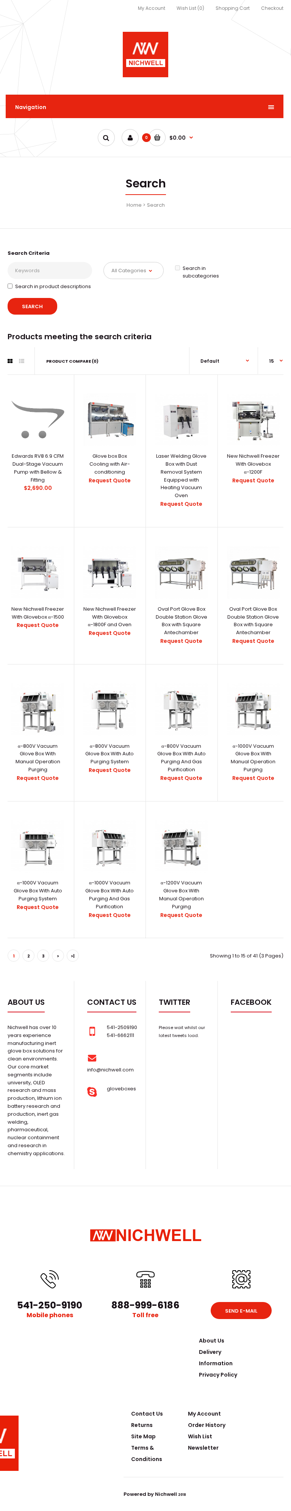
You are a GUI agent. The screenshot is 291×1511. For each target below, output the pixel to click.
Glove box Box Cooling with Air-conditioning (109, 464)
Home (134, 205)
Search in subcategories (201, 272)
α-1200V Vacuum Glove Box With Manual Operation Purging (181, 894)
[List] (21, 361)
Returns (142, 1425)
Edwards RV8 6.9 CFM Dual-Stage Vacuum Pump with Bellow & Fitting (38, 467)
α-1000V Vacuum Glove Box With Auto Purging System (38, 890)
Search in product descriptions (53, 286)
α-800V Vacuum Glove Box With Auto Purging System (109, 754)
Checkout (272, 8)
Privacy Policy (218, 1374)
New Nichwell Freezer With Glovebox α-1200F (253, 464)
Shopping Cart (233, 8)
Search (156, 205)
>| (73, 956)
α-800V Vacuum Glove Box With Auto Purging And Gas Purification (181, 757)
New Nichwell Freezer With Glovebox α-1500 (37, 613)
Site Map (143, 1436)
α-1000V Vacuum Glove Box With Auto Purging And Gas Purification (109, 894)
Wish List (200, 1436)
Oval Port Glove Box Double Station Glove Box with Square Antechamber (181, 620)
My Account (151, 8)
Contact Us (147, 1413)
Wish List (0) (190, 8)
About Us (211, 1340)
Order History (206, 1425)
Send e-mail (241, 1311)
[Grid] (10, 361)
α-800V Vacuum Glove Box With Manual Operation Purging (38, 757)
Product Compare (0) (72, 361)
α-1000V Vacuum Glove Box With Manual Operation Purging (253, 757)
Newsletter (203, 1448)
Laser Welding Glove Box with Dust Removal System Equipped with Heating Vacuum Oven (181, 475)
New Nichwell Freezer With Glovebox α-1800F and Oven (109, 616)
